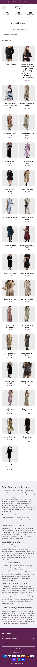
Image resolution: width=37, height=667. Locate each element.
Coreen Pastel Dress (10, 217)
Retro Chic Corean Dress (10, 354)
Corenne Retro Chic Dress (9, 134)
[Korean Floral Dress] (10, 426)
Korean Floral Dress (9, 437)
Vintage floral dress (9, 299)
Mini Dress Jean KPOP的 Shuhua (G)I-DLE (10, 105)
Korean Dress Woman (27, 438)
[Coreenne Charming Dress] (27, 122)
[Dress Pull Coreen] (10, 54)
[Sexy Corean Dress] (10, 234)
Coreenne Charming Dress (27, 134)
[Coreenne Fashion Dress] (10, 178)
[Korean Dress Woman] (27, 426)
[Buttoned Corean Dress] (27, 342)
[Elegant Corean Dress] (27, 398)
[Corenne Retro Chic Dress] (10, 122)
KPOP (13, 29)
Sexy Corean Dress (10, 245)
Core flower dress (27, 299)
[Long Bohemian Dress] (10, 398)
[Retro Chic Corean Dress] (10, 342)
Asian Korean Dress (27, 273)
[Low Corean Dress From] (27, 370)
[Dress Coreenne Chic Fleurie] (27, 234)
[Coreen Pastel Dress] (10, 206)
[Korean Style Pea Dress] (27, 206)
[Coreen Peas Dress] (27, 178)
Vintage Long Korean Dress (27, 104)
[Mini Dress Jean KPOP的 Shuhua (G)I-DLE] (10, 93)
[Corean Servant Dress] (10, 150)
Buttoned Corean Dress (27, 354)
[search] (8, 7)
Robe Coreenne (19, 617)
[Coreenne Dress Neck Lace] (10, 454)
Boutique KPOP (21, 663)
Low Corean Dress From (27, 382)
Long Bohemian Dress (10, 410)
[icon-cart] (33, 7)
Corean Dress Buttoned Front (10, 382)
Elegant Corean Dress (27, 410)
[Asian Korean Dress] (27, 262)
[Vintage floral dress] (10, 288)
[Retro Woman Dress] (10, 262)
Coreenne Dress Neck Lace (10, 466)
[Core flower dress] (27, 288)
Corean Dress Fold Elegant (27, 162)
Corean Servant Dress (10, 162)
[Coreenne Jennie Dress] (27, 314)
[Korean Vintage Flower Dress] (10, 314)
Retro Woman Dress (9, 273)
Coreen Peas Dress (27, 189)
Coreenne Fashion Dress (10, 190)
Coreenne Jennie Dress (27, 326)
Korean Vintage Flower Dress (10, 326)
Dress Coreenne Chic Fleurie (27, 246)
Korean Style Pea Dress (27, 218)
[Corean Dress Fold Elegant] (27, 150)
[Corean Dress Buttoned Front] (10, 370)
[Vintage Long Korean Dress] (27, 93)
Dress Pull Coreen (10, 64)
